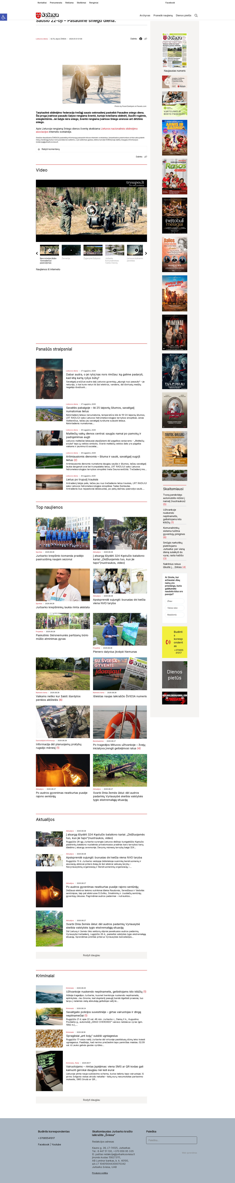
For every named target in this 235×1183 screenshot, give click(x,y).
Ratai (77, 1063)
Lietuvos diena (42, 39)
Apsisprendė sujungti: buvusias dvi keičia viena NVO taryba (104, 857)
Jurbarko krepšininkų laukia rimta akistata (63, 607)
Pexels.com (141, 106)
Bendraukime (98, 741)
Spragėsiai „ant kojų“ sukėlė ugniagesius (92, 1035)
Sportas (39, 552)
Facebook (44, 1144)
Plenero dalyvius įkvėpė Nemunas (115, 651)
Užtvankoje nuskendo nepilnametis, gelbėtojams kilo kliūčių (104, 991)
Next (182, 698)
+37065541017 (178, 651)
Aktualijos (97, 552)
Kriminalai (70, 988)
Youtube (56, 1144)
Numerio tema (41, 693)
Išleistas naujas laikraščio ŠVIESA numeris (120, 696)
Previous (167, 698)
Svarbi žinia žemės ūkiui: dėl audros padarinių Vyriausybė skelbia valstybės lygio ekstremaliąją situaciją (118, 796)
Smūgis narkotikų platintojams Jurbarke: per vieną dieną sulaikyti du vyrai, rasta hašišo (174, 549)
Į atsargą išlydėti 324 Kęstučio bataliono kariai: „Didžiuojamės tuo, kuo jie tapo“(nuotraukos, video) (118, 559)
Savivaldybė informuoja (45, 741)
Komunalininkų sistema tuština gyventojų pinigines (174, 531)
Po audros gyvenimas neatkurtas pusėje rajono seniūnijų (102, 886)
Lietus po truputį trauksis (82, 479)
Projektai (39, 632)
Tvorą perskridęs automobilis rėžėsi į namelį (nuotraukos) (174, 498)
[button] (3, 17)
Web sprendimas (189, 1153)
